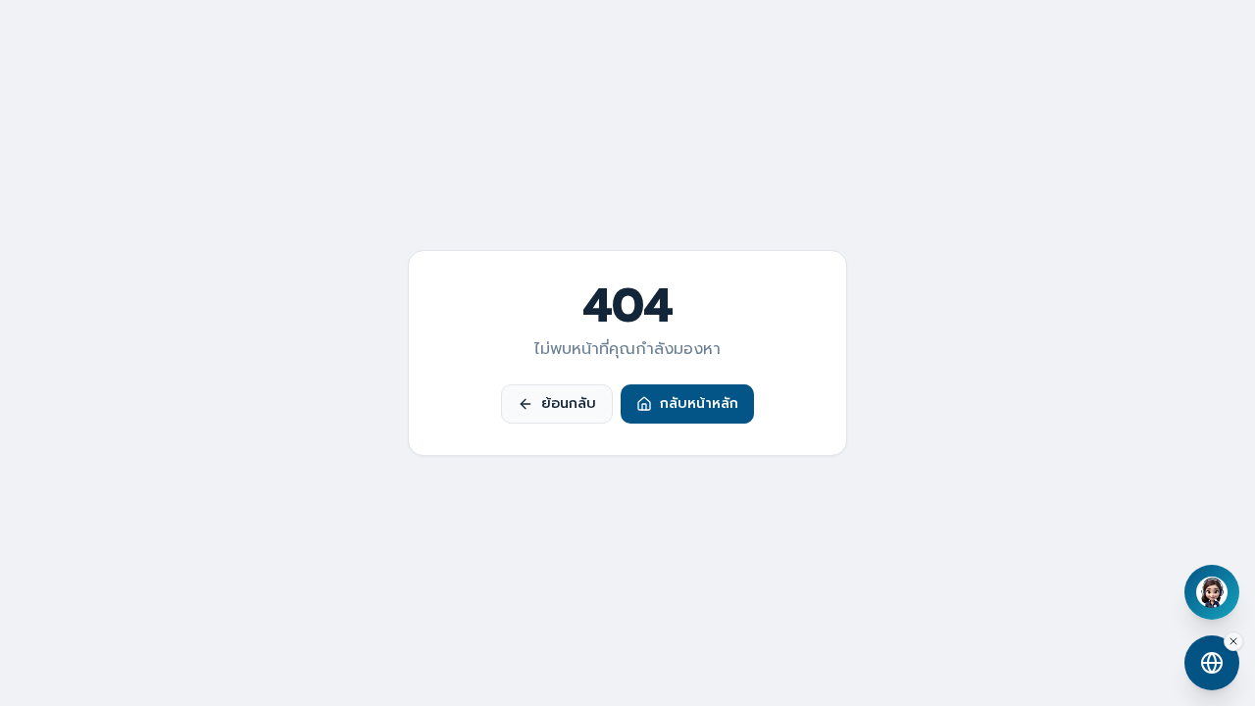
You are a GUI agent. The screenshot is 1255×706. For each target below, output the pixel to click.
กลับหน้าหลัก (699, 403)
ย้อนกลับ (568, 403)
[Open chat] (1211, 592)
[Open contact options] (1211, 662)
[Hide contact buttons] (1233, 641)
